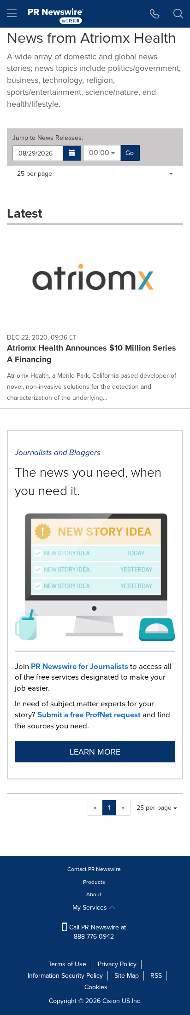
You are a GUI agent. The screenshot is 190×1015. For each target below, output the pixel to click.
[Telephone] (154, 14)
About (93, 894)
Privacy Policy (117, 964)
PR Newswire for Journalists (79, 666)
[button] (72, 153)
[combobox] (102, 153)
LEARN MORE (95, 752)
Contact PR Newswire (94, 869)
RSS (156, 975)
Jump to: (47, 138)
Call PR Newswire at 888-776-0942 (96, 932)
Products (94, 882)
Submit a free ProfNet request (89, 715)
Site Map (126, 975)
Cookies (95, 987)
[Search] (178, 14)
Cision (111, 1001)
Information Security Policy (65, 975)
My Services (90, 907)
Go (129, 153)
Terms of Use (67, 964)
